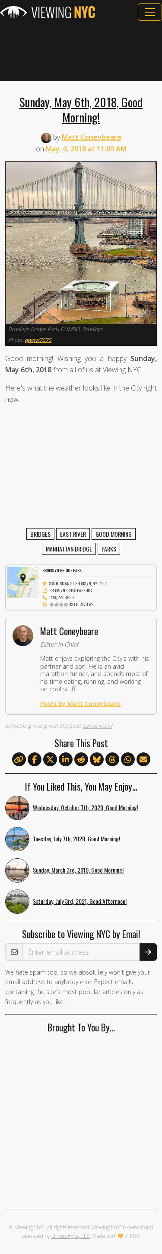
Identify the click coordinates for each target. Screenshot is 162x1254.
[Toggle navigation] (150, 12)
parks (109, 548)
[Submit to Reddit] (81, 760)
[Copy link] (19, 759)
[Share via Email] (143, 760)
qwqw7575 (38, 340)
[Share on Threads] (112, 760)
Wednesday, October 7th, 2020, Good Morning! (85, 807)
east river (73, 533)
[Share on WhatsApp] (128, 760)
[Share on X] (50, 760)
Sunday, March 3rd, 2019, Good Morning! (78, 869)
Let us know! (97, 725)
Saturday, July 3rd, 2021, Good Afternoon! (80, 901)
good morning (113, 533)
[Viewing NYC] (47, 12)
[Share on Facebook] (34, 760)
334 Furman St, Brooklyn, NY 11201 (78, 583)
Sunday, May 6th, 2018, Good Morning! (81, 109)
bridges (40, 533)
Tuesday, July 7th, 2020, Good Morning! (76, 838)
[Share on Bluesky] (97, 760)
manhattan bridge (69, 548)
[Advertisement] (81, 50)
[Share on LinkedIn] (66, 760)
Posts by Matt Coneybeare (80, 703)
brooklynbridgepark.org (70, 590)
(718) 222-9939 (61, 597)
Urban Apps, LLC (70, 1236)
